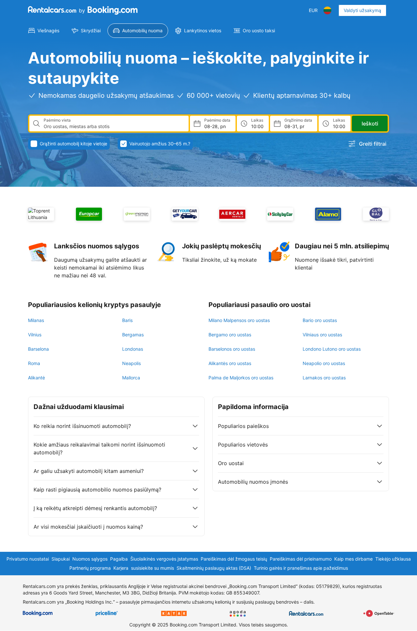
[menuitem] (44, 30)
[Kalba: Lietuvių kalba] (327, 10)
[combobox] (113, 126)
